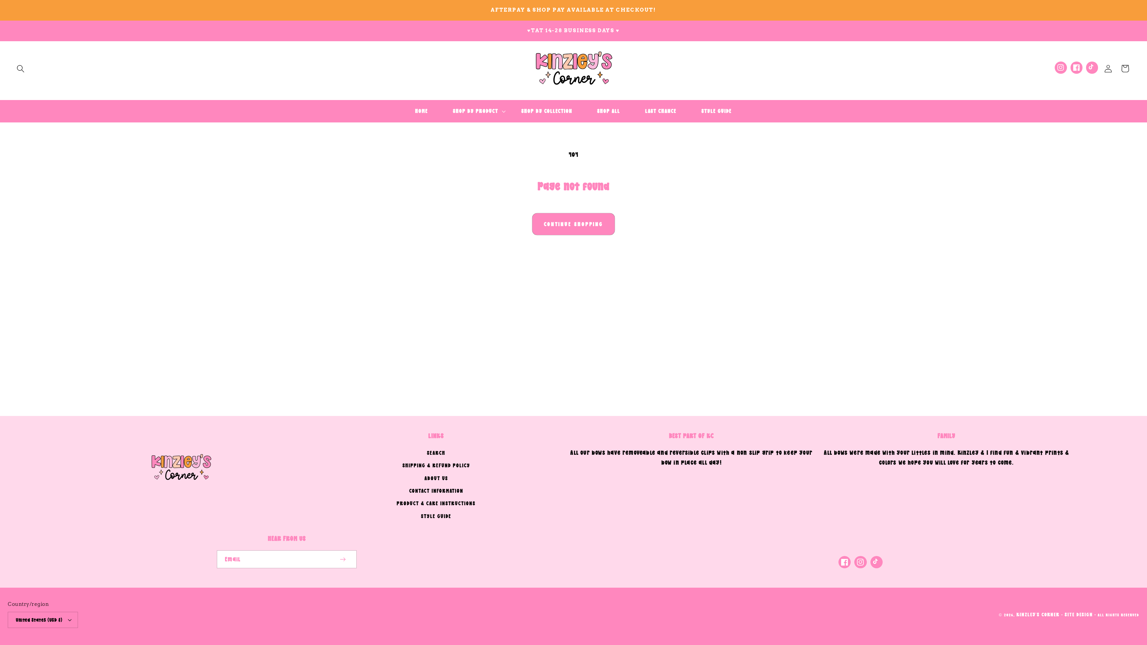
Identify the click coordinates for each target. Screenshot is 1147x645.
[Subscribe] (342, 559)
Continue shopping (573, 224)
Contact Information (436, 491)
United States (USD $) (39, 620)
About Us (436, 478)
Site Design (1079, 614)
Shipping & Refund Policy (436, 465)
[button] (20, 68)
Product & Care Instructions (436, 503)
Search (436, 453)
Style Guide (436, 516)
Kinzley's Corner (1037, 614)
